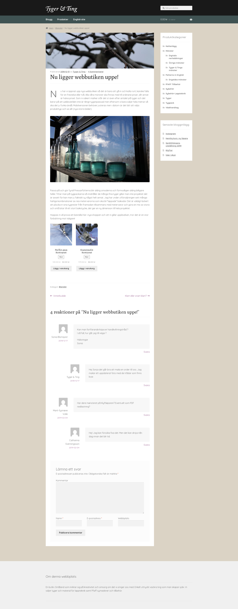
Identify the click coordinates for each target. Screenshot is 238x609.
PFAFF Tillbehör (173, 84)
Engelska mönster (177, 79)
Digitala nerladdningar (176, 57)
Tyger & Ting (79, 71)
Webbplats (123, 518)
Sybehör (170, 89)
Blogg (49, 19)
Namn (59, 518)
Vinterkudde (59, 296)
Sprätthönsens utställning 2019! (174, 144)
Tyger (168, 98)
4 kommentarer (96, 71)
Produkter (62, 19)
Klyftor (169, 150)
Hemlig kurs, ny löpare (177, 138)
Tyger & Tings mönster (175, 69)
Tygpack (170, 103)
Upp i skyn (171, 155)
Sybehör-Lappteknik (176, 93)
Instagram (171, 134)
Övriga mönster (176, 63)
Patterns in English (175, 75)
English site (79, 19)
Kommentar (62, 480)
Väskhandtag (172, 107)
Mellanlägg (171, 46)
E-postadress (94, 518)
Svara (147, 351)
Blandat (59, 28)
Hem (51, 28)
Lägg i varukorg (61, 268)
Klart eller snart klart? (136, 296)
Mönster (170, 51)
